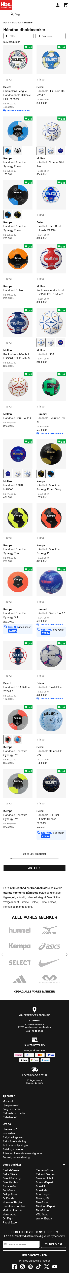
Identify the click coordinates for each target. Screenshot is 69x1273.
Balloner (16, 22)
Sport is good (44, 1194)
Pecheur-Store (44, 1170)
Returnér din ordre (34, 1082)
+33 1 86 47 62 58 (34, 1031)
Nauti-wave (9, 1214)
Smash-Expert (44, 1182)
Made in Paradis (12, 1210)
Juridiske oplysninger (15, 1145)
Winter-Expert (44, 1218)
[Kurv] (65, 5)
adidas (52, 902)
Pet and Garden (45, 1174)
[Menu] (4, 14)
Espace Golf (10, 1186)
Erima (40, 683)
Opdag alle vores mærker (34, 991)
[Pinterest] (30, 1267)
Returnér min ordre (14, 1113)
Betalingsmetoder (13, 1149)
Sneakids (41, 1190)
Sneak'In (41, 1186)
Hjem (6, 22)
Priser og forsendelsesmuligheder (23, 1153)
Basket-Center (11, 1170)
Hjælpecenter (11, 1105)
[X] (46, 1267)
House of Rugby (12, 1202)
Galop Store (10, 1194)
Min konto (8, 1101)
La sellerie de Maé (14, 1206)
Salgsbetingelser (13, 1137)
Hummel (42, 414)
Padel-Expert (10, 1222)
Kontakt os (34, 1020)
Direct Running (12, 1178)
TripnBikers (42, 1210)
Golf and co (9, 1198)
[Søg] (12, 14)
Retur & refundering (14, 1141)
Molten (41, 158)
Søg (17, 14)
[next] (66, 954)
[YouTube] (54, 1267)
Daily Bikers (10, 1174)
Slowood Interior (45, 1178)
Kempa (7, 158)
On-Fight (8, 1218)
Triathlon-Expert (45, 1206)
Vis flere (34, 868)
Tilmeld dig (53, 1244)
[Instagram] (22, 1267)
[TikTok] (38, 1267)
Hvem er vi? (10, 1129)
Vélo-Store (42, 1214)
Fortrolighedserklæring (16, 1157)
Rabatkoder (10, 1117)
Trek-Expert (42, 1202)
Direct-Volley (10, 1182)
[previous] (2, 954)
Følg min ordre (11, 1109)
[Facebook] (14, 1267)
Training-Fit (42, 1198)
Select (7, 87)
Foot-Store (9, 1190)
